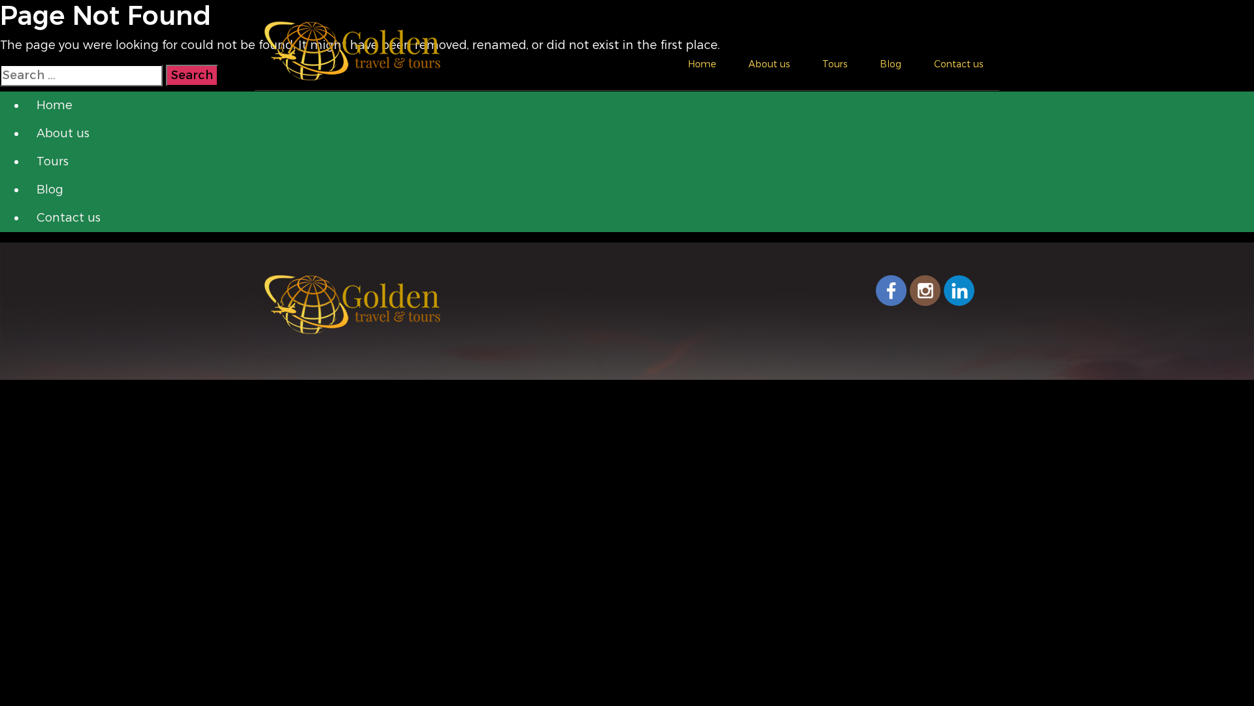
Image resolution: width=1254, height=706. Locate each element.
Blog (890, 64)
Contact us (958, 64)
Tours (834, 64)
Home (702, 64)
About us (769, 64)
